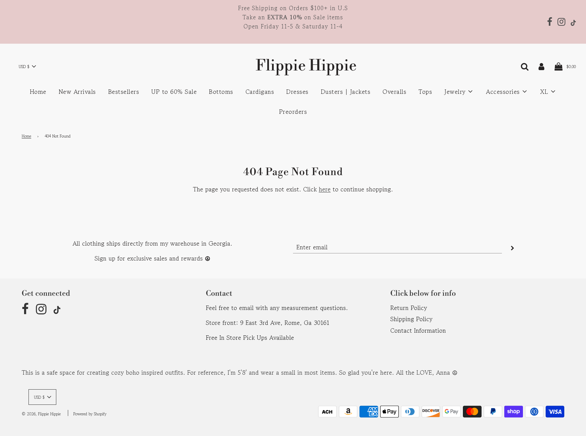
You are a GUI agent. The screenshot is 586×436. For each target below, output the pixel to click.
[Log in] (541, 65)
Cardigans (260, 91)
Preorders (293, 111)
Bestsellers (123, 91)
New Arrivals (77, 91)
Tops (425, 91)
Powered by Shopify (89, 414)
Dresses (297, 91)
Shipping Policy (411, 318)
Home (38, 91)
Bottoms (221, 91)
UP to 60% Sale (174, 91)
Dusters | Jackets (346, 91)
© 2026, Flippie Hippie (41, 414)
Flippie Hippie (293, 66)
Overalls (394, 91)
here (325, 189)
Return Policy (408, 307)
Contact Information (418, 330)
